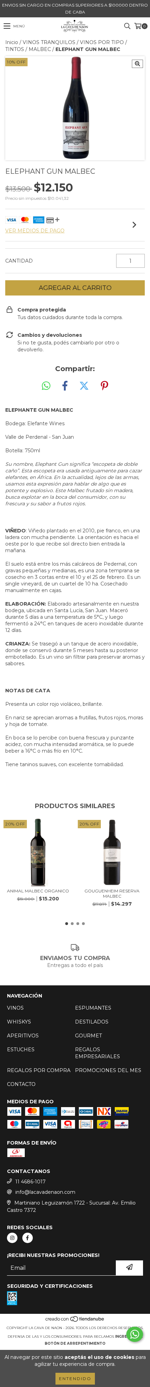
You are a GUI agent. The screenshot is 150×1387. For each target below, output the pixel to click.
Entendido (75, 1378)
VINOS (15, 1008)
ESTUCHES (21, 1049)
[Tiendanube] (75, 1321)
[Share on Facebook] (65, 386)
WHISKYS (19, 1022)
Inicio (11, 42)
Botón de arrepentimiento (75, 1343)
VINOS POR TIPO (102, 42)
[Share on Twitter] (84, 386)
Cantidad (19, 261)
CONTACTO (21, 1084)
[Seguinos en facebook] (27, 1238)
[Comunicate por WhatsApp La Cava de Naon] (134, 1334)
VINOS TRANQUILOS (49, 42)
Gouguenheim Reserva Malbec (112, 893)
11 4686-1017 (30, 1182)
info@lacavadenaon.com (45, 1192)
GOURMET (88, 1036)
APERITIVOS (23, 1036)
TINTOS (14, 49)
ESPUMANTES (93, 1008)
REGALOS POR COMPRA (38, 1070)
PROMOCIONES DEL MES (108, 1070)
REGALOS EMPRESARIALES (97, 1053)
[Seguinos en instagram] (12, 1238)
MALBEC (40, 49)
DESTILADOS (91, 1022)
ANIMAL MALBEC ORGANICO (38, 890)
